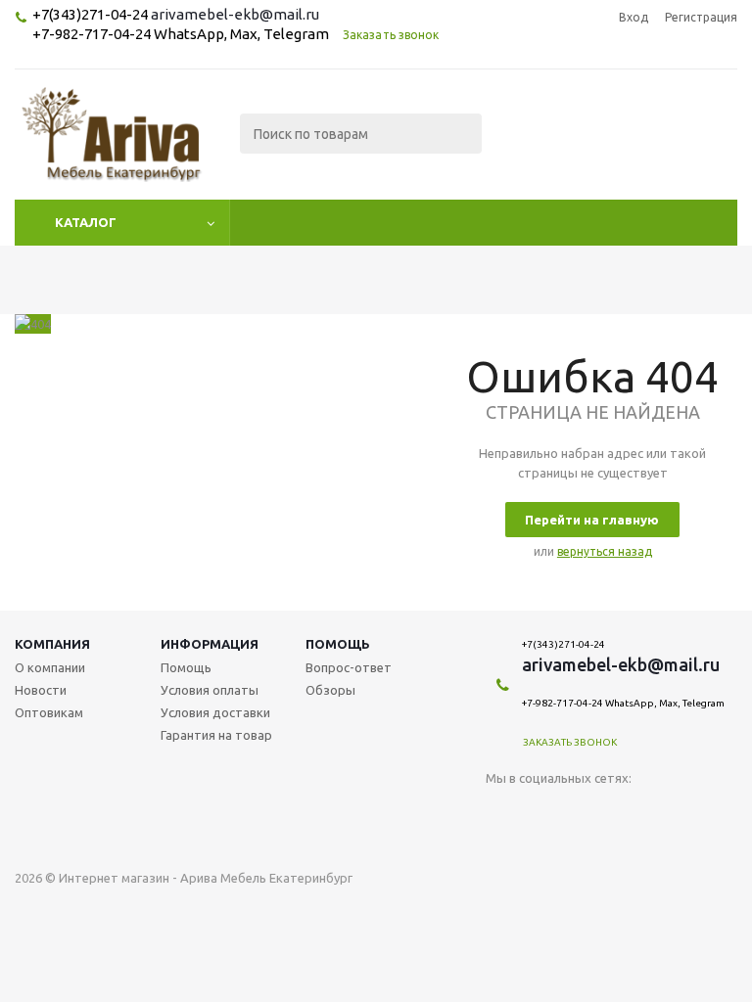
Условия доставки (215, 712)
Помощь (338, 644)
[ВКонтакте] (501, 811)
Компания (52, 644)
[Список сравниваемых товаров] (521, 147)
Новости (41, 690)
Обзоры (330, 690)
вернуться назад (604, 551)
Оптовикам (49, 712)
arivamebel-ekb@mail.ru (235, 14)
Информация (209, 644)
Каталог (86, 222)
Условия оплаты (209, 690)
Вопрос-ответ (349, 667)
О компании (50, 667)
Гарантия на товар (216, 735)
